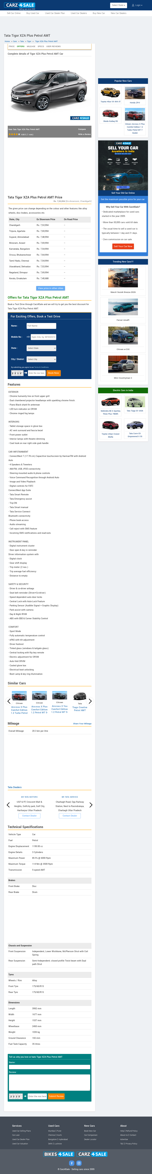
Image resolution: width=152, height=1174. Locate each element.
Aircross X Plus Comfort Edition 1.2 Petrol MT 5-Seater (39, 711)
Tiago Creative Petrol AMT (79, 709)
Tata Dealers (15, 787)
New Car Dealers (118, 13)
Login (138, 5)
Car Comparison (90, 1135)
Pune (59, 1131)
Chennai (51, 1135)
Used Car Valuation (20, 1143)
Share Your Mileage (82, 723)
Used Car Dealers (79, 13)
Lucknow (58, 1143)
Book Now (53, 373)
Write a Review (84, 134)
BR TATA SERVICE (70, 797)
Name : (14, 325)
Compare (82, 129)
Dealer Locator (90, 1139)
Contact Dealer (29, 815)
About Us (124, 1135)
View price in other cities (50, 288)
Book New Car (90, 1131)
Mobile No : (16, 337)
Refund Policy (131, 1131)
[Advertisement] (76, 24)
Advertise (124, 1139)
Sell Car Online (13, 13)
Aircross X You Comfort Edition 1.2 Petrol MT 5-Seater (59, 711)
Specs (41, 46)
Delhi (50, 1143)
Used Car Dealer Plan (55, 13)
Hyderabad (63, 1139)
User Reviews (53, 46)
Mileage (31, 46)
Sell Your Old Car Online (123, 193)
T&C (122, 1143)
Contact (133, 1135)
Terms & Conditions (41, 367)
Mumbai (51, 1131)
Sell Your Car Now (123, 246)
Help (122, 1131)
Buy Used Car (32, 13)
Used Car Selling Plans (21, 1131)
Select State (118, 5)
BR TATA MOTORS (29, 797)
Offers (20, 46)
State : (14, 348)
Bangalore (52, 1139)
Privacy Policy (131, 1143)
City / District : (18, 359)
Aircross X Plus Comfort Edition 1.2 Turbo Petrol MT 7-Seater (19, 712)
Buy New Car (99, 13)
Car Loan (16, 1135)
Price (12, 46)
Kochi (59, 1135)
